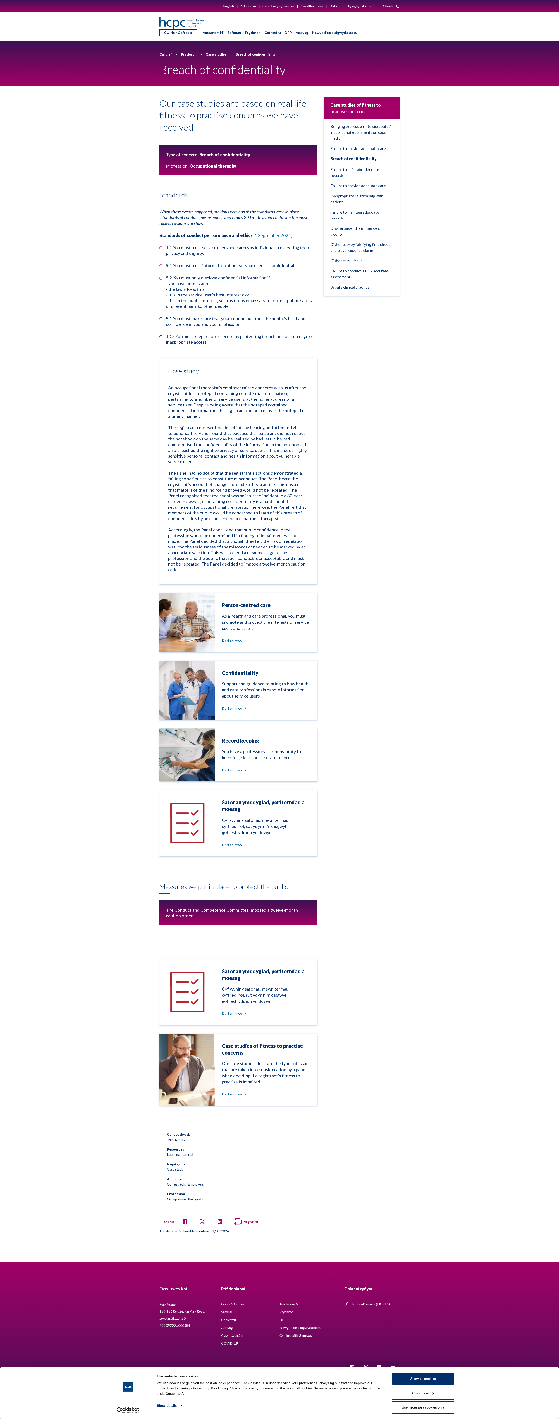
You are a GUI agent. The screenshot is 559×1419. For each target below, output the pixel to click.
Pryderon (253, 32)
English (228, 6)
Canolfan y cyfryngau (278, 6)
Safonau (234, 32)
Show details (167, 1405)
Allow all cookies (423, 1379)
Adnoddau (248, 6)
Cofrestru (272, 32)
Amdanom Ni (213, 32)
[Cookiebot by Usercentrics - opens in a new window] (128, 1410)
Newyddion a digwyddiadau (334, 32)
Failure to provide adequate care (358, 148)
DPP (288, 32)
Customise (420, 1393)
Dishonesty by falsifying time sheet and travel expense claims (360, 247)
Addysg (302, 32)
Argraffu (251, 1221)
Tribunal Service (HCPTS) (370, 1304)
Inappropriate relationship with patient (356, 198)
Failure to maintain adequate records (354, 172)
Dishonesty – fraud (346, 260)
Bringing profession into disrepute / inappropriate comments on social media (360, 132)
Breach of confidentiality (353, 158)
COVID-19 (229, 1343)
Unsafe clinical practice (350, 287)
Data (333, 6)
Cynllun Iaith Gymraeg (296, 1335)
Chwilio (389, 6)
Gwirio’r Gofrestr (178, 32)
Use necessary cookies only (423, 1407)
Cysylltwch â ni (312, 6)
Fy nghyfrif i (357, 6)
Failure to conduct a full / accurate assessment (359, 273)
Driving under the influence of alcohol (356, 231)
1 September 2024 (273, 235)
